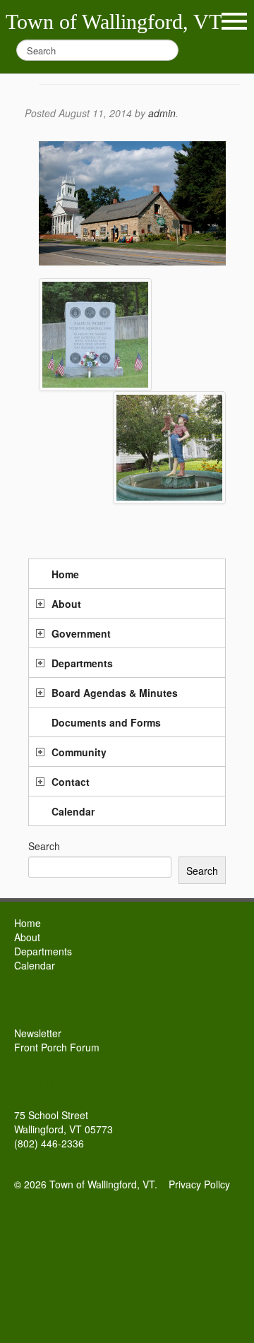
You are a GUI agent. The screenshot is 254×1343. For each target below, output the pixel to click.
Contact (71, 782)
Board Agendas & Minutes (115, 693)
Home (65, 574)
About (66, 604)
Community (79, 752)
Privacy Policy (199, 1184)
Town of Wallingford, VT (114, 21)
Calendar (73, 811)
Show (234, 21)
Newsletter (37, 1033)
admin (162, 113)
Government (81, 633)
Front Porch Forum (56, 1047)
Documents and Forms (106, 722)
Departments (82, 663)
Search (44, 846)
